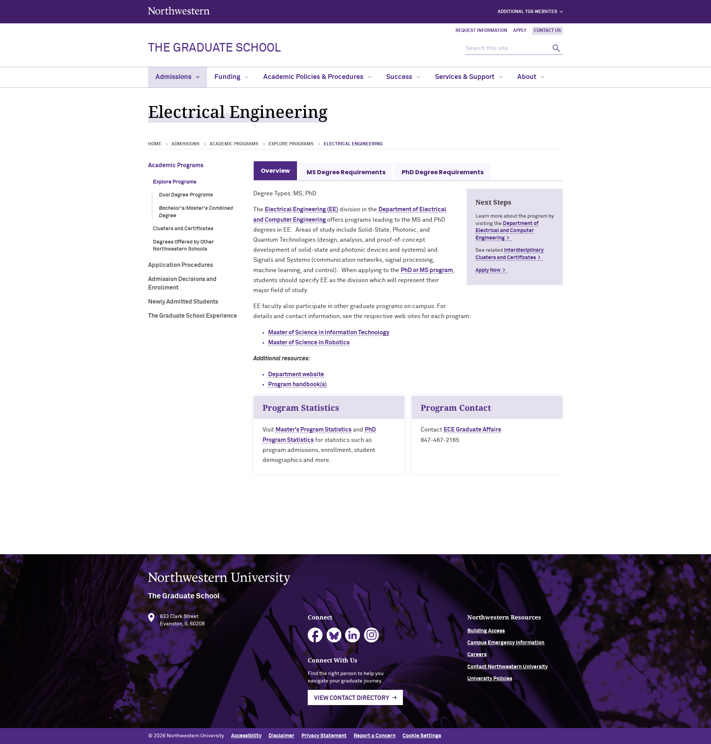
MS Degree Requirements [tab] (346, 172)
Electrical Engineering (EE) (301, 209)
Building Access (486, 631)
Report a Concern (374, 735)
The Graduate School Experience (192, 316)
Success (400, 77)
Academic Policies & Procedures (314, 77)
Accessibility (246, 735)
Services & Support (465, 77)
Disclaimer (281, 735)
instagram (371, 635)
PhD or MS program (427, 270)
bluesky (334, 635)
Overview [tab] (275, 170)
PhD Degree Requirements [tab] (443, 172)
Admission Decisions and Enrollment (182, 283)
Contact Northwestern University (507, 666)
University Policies (489, 678)
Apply (519, 31)
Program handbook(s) (297, 384)
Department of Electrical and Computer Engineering (506, 231)
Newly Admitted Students (183, 302)
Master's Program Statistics (313, 430)
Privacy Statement (324, 735)
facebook (315, 635)
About (527, 77)
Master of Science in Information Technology (328, 332)
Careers (477, 654)
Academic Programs (234, 144)
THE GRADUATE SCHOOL (214, 48)
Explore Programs (291, 144)
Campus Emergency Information (505, 642)
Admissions (174, 77)
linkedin (352, 635)
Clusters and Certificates (183, 228)
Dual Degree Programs (186, 195)
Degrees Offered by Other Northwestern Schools (183, 245)
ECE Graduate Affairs (472, 430)
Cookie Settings (422, 735)
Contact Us (547, 31)
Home (154, 144)
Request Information (481, 31)
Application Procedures (180, 265)
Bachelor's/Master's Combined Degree (196, 212)
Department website (296, 374)
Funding (228, 77)
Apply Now (488, 270)
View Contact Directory (351, 698)
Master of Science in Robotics (309, 342)
